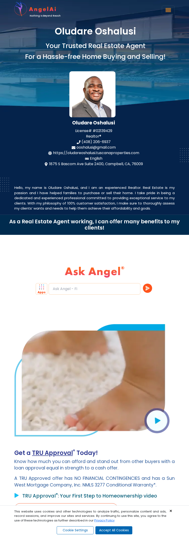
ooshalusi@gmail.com (96, 147)
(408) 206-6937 (96, 141)
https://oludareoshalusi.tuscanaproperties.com (96, 152)
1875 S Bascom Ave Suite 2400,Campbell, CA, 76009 (96, 164)
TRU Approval (52, 453)
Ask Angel (93, 271)
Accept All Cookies (114, 530)
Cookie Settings (75, 530)
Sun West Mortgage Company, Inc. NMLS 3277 (94, 481)
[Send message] (147, 288)
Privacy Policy (104, 520)
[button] (42, 289)
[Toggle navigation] (168, 10)
